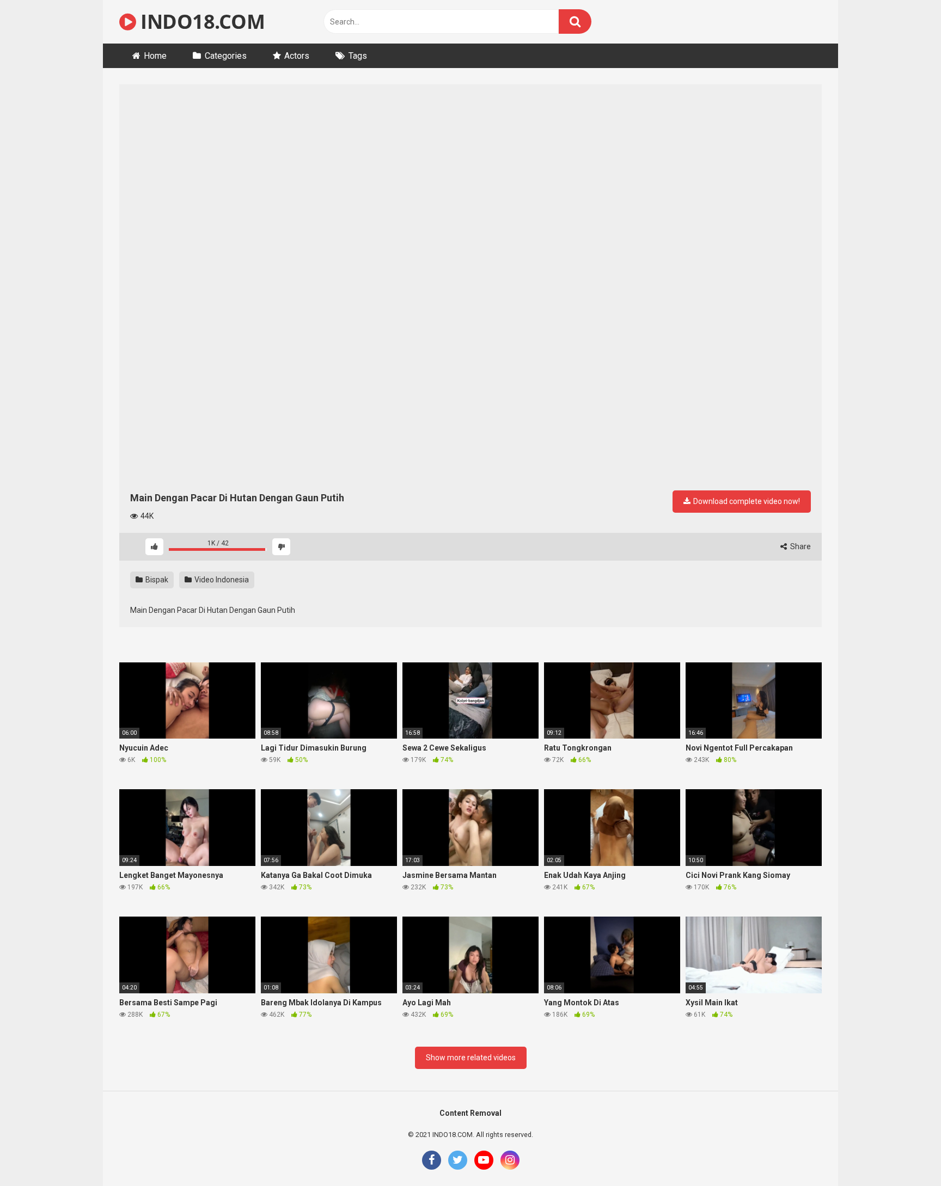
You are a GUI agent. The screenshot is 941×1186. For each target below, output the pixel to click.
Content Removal (470, 1113)
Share (800, 546)
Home (155, 56)
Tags (358, 56)
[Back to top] (904, 1153)
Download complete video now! (746, 501)
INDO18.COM (200, 21)
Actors (296, 56)
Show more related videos (471, 1057)
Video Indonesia (221, 579)
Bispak (156, 579)
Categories (226, 56)
